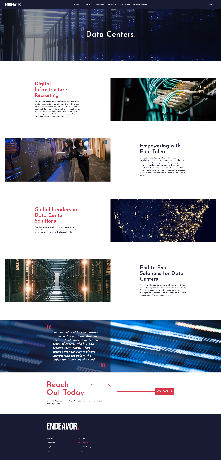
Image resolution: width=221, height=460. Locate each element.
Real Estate (81, 438)
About (49, 451)
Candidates (51, 443)
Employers (51, 447)
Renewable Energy (84, 447)
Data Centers (82, 443)
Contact (80, 451)
